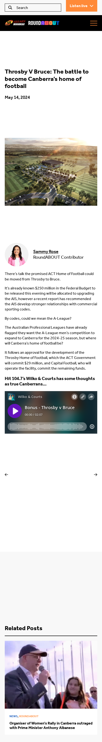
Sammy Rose (45, 251)
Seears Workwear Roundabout (32, 23)
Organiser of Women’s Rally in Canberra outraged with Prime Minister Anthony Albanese (51, 725)
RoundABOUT (28, 716)
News (13, 716)
